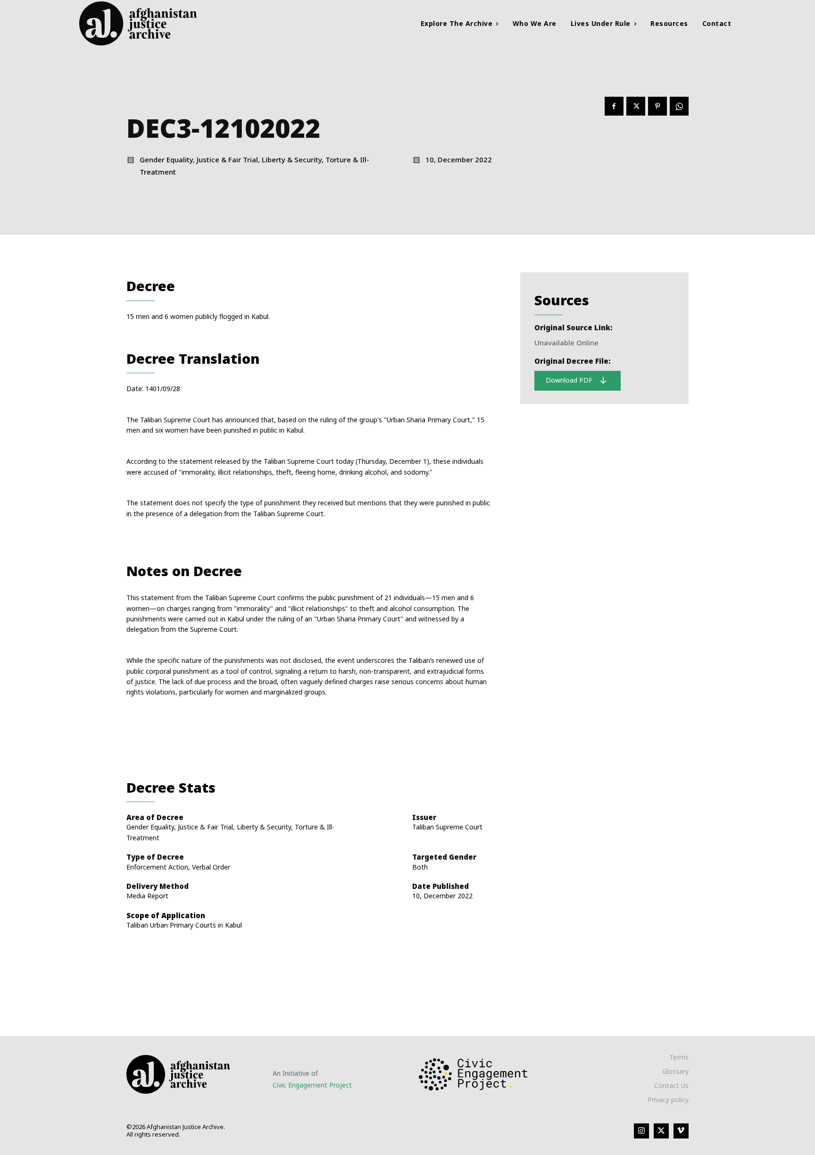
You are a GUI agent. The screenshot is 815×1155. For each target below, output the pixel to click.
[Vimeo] (681, 1130)
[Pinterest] (657, 106)
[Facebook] (614, 106)
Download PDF (570, 380)
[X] (635, 106)
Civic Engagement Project (312, 1084)
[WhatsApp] (679, 106)
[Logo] (161, 23)
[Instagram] (641, 1130)
